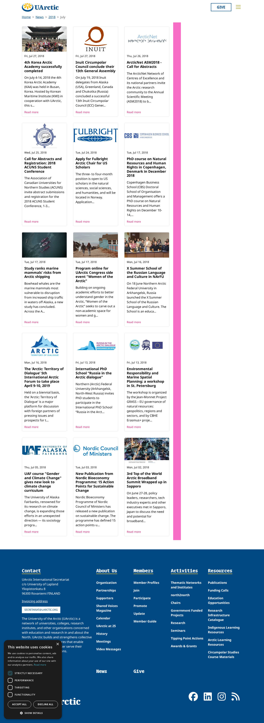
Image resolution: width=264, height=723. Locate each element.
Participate (142, 598)
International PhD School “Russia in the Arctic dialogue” (94, 372)
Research (178, 623)
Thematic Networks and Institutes (186, 584)
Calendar (103, 618)
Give (221, 7)
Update (139, 613)
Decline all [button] (45, 704)
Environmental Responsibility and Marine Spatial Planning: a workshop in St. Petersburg (145, 377)
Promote (140, 606)
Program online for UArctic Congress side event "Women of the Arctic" (94, 274)
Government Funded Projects (187, 612)
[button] (33, 713)
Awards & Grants (184, 646)
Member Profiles (146, 582)
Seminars (178, 630)
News (40, 17)
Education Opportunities (219, 600)
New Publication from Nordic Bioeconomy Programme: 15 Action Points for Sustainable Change (95, 482)
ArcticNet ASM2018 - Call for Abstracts (144, 64)
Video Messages (108, 649)
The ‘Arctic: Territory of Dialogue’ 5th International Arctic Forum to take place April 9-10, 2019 (44, 377)
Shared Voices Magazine (107, 608)
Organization (106, 582)
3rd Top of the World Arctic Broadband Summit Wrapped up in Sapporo (147, 479)
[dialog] (33, 679)
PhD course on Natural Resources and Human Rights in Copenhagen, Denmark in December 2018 (146, 167)
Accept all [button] (19, 704)
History (101, 634)
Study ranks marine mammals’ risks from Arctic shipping (42, 272)
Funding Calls (218, 590)
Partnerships (106, 590)
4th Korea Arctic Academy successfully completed (43, 66)
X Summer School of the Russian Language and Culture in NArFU (146, 272)
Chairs (176, 603)
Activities (184, 571)
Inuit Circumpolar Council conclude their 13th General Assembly (95, 66)
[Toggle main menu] (238, 7)
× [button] (57, 644)
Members (143, 571)
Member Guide (145, 621)
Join (136, 590)
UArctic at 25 (106, 626)
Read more (31, 112)
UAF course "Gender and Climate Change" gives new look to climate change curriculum (42, 482)
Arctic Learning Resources (219, 642)
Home (26, 17)
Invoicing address (35, 601)
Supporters (104, 598)
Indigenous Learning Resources (224, 629)
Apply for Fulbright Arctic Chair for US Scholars (92, 162)
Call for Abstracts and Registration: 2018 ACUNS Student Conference (43, 165)
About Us (106, 571)
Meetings (103, 641)
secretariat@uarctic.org (41, 609)
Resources (220, 571)
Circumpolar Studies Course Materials (223, 654)
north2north (180, 595)
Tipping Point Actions (187, 638)
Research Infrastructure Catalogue (219, 615)
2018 (52, 17)
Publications (217, 582)
